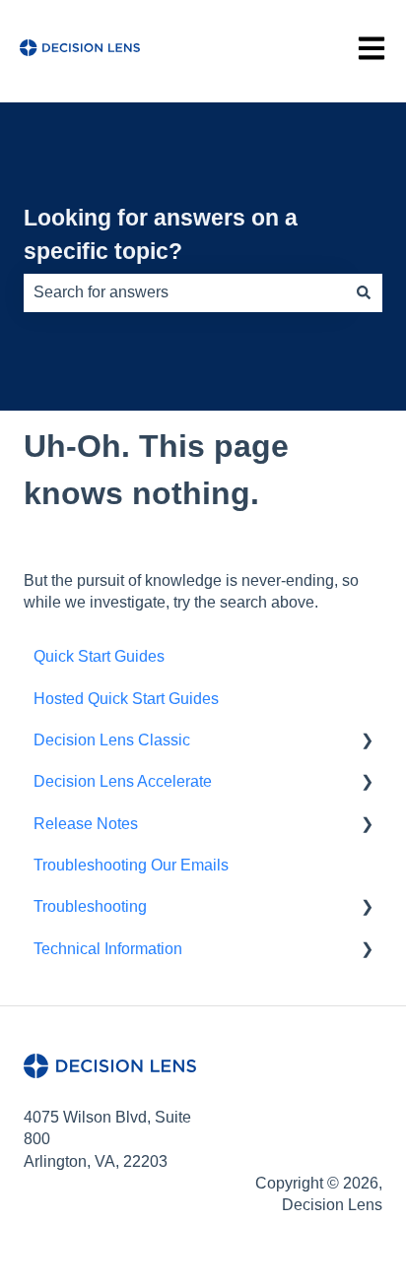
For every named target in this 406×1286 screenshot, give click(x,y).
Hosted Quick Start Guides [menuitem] (126, 698)
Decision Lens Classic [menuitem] (112, 740)
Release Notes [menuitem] (86, 823)
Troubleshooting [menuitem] (90, 906)
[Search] (363, 292)
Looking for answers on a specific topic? (161, 235)
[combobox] (184, 292)
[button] (366, 742)
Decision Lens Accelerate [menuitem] (123, 781)
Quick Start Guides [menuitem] (99, 656)
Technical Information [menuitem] (108, 948)
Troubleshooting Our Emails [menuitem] (131, 865)
